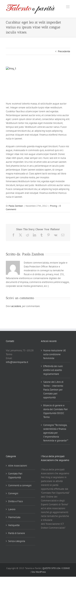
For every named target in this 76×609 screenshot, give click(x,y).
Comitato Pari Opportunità (15, 475)
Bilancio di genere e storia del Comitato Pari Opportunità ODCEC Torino (55, 411)
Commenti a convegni (19, 485)
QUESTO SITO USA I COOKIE (56, 568)
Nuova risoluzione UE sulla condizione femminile (54, 354)
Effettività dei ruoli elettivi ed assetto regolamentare (53, 370)
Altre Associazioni (17, 465)
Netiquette (14, 525)
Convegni (13, 493)
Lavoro (11, 509)
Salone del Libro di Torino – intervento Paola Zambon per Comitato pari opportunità (53, 389)
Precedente (64, 51)
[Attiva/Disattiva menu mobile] (68, 7)
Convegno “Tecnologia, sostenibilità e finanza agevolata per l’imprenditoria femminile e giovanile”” (55, 432)
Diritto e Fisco (15, 501)
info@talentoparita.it (17, 362)
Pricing (53, 205)
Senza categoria (16, 541)
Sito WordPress (38, 571)
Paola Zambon (16, 205)
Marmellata (14, 517)
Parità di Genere (16, 533)
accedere (16, 306)
